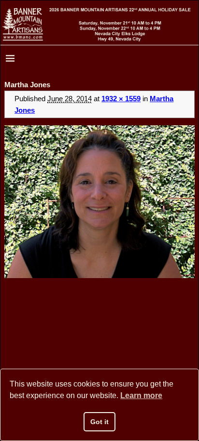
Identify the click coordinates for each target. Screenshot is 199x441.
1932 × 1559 (121, 98)
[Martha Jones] (99, 202)
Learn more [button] (141, 395)
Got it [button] (99, 422)
